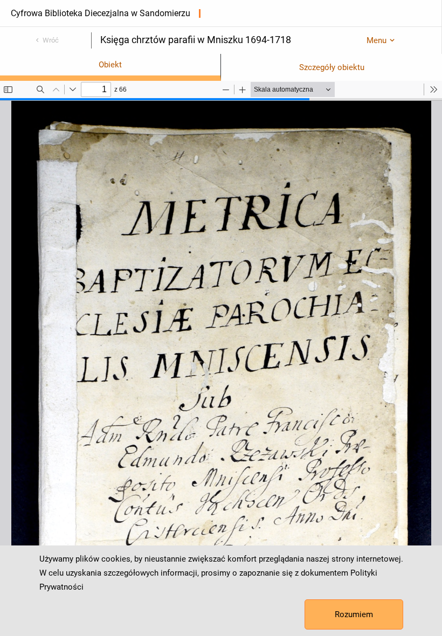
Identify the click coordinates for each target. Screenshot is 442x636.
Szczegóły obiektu (331, 67)
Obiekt (110, 65)
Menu (376, 40)
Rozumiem (354, 614)
